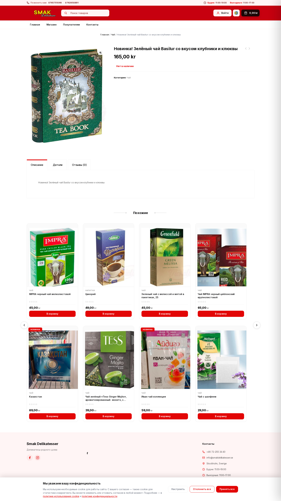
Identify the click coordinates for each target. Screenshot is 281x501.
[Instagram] (37, 458)
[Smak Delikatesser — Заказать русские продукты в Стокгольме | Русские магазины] (45, 13)
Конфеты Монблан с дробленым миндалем (249, 50)
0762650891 (72, 2)
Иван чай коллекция (153, 396)
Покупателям (71, 24)
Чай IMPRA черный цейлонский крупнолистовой (216, 296)
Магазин (52, 24)
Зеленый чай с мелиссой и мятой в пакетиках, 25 (162, 296)
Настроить (178, 489)
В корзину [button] (52, 313)
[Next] (256, 325)
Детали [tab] (58, 164)
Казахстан (35, 396)
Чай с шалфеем (207, 396)
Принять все (227, 489)
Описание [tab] (37, 164)
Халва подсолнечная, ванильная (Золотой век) (246, 50)
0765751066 (55, 2)
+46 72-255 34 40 (216, 452)
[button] (100, 53)
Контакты (92, 24)
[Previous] (24, 325)
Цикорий (90, 294)
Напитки (90, 290)
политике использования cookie (61, 496)
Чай (113, 34)
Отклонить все (202, 489)
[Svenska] (236, 13)
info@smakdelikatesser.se (220, 457)
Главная (35, 24)
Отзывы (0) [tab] (79, 164)
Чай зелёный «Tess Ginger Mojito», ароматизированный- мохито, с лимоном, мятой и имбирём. (106, 398)
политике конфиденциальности (99, 496)
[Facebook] (30, 458)
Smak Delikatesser (42, 444)
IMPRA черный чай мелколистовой (50, 294)
